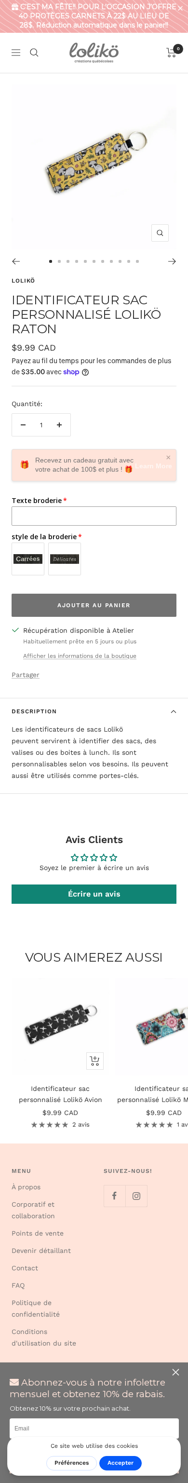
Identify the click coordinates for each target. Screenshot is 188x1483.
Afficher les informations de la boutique (79, 656)
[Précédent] (16, 261)
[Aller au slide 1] (50, 261)
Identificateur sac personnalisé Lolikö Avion (60, 1094)
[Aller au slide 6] (94, 261)
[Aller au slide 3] (68, 261)
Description (34, 711)
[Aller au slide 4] (76, 261)
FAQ (18, 1285)
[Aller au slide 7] (102, 261)
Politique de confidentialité (36, 1308)
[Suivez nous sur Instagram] (136, 1196)
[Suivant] (172, 261)
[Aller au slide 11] (137, 261)
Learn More (153, 466)
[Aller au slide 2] (59, 261)
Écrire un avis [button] (94, 893)
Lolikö (23, 280)
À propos (26, 1187)
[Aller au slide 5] (85, 261)
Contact (25, 1268)
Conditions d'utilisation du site (44, 1337)
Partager (26, 675)
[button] (182, 8)
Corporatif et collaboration (33, 1210)
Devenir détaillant (41, 1250)
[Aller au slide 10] (128, 261)
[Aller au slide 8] (111, 261)
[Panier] (171, 52)
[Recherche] (34, 52)
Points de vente (38, 1233)
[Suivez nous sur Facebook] (114, 1196)
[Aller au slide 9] (120, 261)
